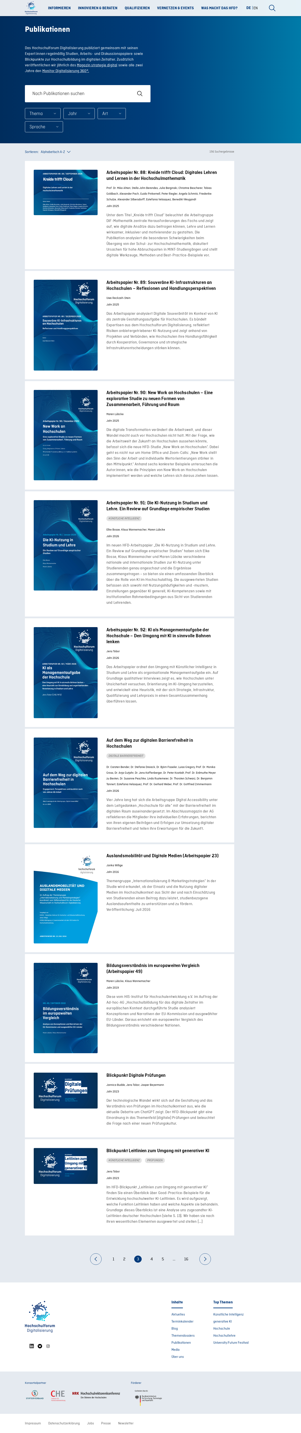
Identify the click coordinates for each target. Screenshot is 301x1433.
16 (186, 1259)
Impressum (33, 1423)
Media (175, 1350)
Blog (174, 1329)
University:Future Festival (231, 1343)
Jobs (90, 1423)
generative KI (222, 1321)
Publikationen (181, 1343)
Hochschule (221, 1329)
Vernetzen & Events (175, 8)
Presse (106, 1423)
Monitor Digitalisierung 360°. (65, 71)
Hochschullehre (224, 1336)
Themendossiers (183, 1336)
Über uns (177, 1357)
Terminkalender (182, 1321)
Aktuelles (178, 1314)
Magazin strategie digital (97, 65)
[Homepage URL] (32, 8)
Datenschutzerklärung (64, 1423)
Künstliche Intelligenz (228, 1314)
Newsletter (126, 1423)
